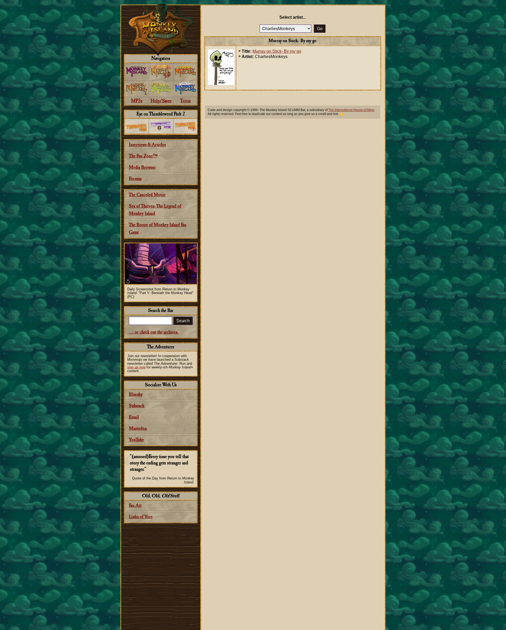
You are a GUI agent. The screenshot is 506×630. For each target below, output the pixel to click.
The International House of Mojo (351, 110)
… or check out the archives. (153, 332)
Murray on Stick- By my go (276, 51)
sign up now (136, 367)
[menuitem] (137, 71)
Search (183, 321)
